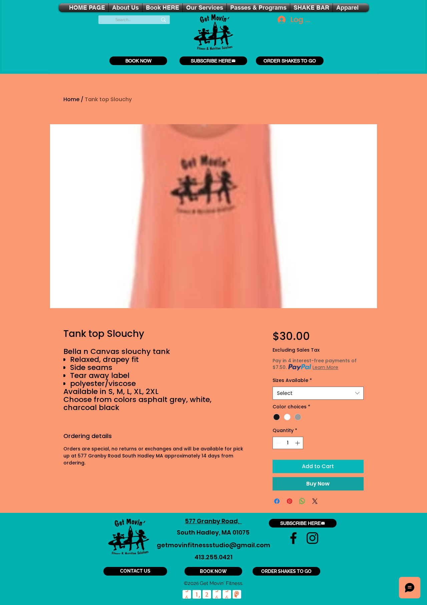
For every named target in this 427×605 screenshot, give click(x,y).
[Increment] (298, 443)
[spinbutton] (288, 443)
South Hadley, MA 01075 (213, 532)
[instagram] (312, 538)
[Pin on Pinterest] (290, 501)
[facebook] (293, 538)
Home (71, 99)
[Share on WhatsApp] (302, 501)
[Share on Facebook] (277, 501)
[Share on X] (315, 501)
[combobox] (318, 393)
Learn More (325, 367)
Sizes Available (292, 380)
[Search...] (163, 19)
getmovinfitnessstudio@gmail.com (213, 545)
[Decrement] (278, 443)
